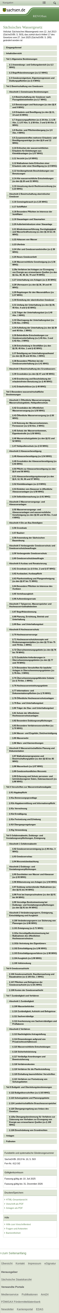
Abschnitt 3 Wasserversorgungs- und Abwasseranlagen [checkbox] (27, 503)
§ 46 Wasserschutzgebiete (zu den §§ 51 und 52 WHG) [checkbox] (33, 439)
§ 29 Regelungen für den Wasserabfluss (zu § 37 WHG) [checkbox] (33, 293)
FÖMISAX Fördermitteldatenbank (20, 1301)
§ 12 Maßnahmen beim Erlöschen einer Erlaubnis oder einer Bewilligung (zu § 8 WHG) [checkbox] (34, 164)
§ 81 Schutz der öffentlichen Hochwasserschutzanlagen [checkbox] (25, 714)
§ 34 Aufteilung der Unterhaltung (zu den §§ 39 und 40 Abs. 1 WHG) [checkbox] (34, 329)
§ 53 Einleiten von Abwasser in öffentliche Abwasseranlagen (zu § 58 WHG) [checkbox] (32, 490)
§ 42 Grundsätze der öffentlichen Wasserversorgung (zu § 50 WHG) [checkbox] (28, 409)
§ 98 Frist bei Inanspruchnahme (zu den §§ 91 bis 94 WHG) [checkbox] (34, 896)
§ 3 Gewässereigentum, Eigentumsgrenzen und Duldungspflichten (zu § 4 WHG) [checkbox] (31, 79)
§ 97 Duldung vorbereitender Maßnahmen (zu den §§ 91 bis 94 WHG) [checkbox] (34, 888)
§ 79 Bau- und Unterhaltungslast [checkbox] (27, 703)
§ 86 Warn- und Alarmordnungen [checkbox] (27, 743)
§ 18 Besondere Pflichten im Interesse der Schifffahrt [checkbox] (32, 213)
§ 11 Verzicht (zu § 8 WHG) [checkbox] (25, 158)
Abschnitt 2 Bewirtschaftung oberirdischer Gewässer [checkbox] (29, 195)
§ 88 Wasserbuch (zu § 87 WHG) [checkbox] (27, 766)
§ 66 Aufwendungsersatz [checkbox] (24, 599)
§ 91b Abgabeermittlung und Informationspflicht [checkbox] (32, 803)
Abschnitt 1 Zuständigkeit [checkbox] (21, 1001)
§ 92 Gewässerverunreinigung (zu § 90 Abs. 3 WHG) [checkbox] (33, 850)
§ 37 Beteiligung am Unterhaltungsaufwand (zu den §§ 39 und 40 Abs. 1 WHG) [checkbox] (33, 354)
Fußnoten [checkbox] (10, 1141)
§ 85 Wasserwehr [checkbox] (20, 738)
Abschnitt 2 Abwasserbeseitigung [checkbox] (25, 451)
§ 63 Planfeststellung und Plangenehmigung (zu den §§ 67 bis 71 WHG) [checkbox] (33, 579)
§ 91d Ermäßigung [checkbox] (18, 814)
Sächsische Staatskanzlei (16, 1279)
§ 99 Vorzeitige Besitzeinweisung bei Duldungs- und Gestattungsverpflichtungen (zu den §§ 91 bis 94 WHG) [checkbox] (33, 905)
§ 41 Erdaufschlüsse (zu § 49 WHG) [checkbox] (29, 386)
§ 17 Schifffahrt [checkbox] (19, 207)
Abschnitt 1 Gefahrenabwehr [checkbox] (23, 844)
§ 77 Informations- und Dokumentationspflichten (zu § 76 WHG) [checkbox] (31, 692)
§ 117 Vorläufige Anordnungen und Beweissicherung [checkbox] (28, 1058)
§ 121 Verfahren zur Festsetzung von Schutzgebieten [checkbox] (29, 1080)
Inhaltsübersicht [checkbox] (14, 53)
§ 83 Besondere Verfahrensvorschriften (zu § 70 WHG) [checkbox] (32, 727)
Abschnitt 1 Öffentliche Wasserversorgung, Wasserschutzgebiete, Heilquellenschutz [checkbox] (29, 401)
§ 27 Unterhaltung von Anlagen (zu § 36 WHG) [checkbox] (34, 280)
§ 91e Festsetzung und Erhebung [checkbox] (25, 819)
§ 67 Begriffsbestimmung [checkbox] (24, 612)
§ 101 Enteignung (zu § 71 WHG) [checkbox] (27, 928)
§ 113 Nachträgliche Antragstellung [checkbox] (29, 1034)
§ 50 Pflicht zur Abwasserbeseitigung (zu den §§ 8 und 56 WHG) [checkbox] (34, 470)
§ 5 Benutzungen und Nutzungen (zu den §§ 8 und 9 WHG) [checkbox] (34, 105)
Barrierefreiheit (13, 1233)
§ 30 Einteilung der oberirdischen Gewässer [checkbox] (33, 300)
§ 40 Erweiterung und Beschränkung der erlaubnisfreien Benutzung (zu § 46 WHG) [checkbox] (32, 380)
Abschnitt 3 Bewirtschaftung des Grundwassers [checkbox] (32, 369)
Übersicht (6, 1263)
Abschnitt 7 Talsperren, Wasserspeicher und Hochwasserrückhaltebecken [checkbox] (30, 605)
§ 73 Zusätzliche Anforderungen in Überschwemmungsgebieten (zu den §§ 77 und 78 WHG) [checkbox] (32, 660)
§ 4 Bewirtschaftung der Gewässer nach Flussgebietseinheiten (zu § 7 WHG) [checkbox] (31, 98)
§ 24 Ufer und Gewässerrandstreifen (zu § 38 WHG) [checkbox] (33, 250)
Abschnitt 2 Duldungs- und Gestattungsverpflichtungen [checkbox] (22, 868)
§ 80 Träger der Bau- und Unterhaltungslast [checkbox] (33, 708)
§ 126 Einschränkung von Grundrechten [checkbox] (28, 1130)
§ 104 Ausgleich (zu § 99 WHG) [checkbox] (27, 958)
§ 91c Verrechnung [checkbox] (18, 808)
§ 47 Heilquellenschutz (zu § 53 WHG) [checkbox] (30, 446)
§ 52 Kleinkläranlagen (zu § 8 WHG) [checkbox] (29, 484)
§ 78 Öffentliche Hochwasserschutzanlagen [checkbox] (33, 698)
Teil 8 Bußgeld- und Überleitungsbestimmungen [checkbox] (29, 1087)
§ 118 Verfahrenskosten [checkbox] (23, 1064)
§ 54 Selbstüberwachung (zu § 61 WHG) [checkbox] (31, 497)
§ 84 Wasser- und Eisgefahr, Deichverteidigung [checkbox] (34, 733)
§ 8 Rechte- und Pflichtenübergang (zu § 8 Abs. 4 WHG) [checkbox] (32, 131)
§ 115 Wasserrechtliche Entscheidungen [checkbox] (31, 1047)
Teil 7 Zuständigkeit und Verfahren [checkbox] (22, 996)
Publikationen (30, 1294)
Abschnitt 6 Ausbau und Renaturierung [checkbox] (28, 563)
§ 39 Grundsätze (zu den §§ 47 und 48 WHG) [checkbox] (33, 374)
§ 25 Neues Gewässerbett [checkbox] (24, 257)
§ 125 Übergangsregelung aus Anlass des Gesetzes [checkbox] (29, 1110)
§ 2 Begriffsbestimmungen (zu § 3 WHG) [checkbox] (28, 73)
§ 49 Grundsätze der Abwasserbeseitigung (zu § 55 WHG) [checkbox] (34, 462)
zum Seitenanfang (14, 1253)
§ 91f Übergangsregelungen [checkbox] (22, 824)
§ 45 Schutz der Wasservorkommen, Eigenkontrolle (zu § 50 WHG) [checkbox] (29, 432)
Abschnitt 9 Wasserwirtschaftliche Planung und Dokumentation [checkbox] (32, 749)
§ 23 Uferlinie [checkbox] (18, 244)
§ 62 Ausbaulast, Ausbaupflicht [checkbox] (27, 574)
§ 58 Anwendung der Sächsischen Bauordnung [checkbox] (28, 539)
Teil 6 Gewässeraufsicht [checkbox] (17, 968)
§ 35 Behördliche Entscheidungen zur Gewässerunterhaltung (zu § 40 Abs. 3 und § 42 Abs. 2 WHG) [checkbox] (32, 338)
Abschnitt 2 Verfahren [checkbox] (19, 1029)
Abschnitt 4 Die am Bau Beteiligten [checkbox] (26, 523)
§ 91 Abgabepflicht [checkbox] (18, 792)
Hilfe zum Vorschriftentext (18, 1224)
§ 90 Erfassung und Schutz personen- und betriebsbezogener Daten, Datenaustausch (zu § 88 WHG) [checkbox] (34, 779)
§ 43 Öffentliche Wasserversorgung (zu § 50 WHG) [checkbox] (33, 416)
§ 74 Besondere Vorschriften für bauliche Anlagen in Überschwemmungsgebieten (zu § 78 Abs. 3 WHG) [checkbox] (33, 670)
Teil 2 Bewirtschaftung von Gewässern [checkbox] (24, 86)
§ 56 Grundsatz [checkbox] (19, 528)
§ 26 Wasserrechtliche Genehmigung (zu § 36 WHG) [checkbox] (33, 263)
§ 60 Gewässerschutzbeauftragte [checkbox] (28, 558)
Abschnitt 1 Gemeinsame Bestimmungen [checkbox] (28, 92)
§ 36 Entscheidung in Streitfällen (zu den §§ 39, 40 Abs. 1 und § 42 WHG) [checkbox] (31, 347)
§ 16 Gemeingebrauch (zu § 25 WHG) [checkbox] (29, 202)
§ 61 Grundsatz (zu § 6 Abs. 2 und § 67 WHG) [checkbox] (33, 569)
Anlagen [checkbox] (10, 1136)
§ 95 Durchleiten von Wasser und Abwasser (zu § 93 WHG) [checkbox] (33, 875)
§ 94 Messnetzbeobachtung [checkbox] (25, 861)
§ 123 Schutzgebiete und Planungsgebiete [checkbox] (29, 1098)
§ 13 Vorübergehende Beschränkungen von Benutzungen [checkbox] (33, 172)
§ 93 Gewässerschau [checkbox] (22, 856)
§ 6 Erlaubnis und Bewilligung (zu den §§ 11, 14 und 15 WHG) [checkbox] (33, 113)
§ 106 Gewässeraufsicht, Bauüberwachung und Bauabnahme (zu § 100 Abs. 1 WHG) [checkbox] (31, 975)
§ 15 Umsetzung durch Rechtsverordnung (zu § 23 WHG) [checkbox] (34, 187)
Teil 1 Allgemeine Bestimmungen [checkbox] (21, 59)
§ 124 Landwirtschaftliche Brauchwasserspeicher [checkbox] (32, 1103)
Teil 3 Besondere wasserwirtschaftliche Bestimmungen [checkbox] (25, 393)
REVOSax (40, 16)
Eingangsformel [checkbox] (13, 47)
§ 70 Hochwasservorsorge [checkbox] (24, 635)
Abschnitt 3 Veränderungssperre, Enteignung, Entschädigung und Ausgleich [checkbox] (31, 914)
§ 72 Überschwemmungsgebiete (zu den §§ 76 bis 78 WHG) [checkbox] (34, 651)
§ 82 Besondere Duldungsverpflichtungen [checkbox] (32, 721)
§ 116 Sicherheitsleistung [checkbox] (24, 1052)
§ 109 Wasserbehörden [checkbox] (23, 1006)
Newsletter (7, 1309)
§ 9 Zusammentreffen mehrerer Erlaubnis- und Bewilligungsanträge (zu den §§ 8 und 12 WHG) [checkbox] (34, 140)
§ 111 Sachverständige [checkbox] (23, 1016)
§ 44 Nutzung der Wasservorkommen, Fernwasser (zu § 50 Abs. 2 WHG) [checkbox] (30, 424)
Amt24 (45, 1294)
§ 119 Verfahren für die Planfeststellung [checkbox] (31, 1069)
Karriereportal (25, 1309)
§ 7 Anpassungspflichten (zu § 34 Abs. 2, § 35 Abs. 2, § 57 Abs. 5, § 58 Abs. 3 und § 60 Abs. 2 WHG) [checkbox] (34, 122)
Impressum (34, 1263)
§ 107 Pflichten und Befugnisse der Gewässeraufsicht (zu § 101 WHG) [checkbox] (26, 983)
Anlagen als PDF (14, 1208)
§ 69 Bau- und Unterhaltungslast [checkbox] (27, 624)
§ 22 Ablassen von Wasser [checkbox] (24, 239)
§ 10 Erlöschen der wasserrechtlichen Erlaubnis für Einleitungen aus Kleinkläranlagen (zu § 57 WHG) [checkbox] (30, 151)
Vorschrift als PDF (15, 1204)
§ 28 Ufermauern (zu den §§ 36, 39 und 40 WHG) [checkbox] (32, 286)
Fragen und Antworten (17, 1228)
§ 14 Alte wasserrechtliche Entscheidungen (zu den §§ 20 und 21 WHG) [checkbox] (33, 179)
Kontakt (20, 1263)
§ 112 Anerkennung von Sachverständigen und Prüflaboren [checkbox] (34, 1022)
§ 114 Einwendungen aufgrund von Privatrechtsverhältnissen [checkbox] (29, 1040)
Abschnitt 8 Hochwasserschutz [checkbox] (24, 629)
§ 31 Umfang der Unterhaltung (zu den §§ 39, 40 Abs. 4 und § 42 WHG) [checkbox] (33, 306)
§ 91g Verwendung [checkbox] (18, 830)
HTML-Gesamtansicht (16, 1199)
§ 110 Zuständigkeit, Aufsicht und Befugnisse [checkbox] (33, 1011)
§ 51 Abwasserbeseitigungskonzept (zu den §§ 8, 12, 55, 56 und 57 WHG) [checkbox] (33, 477)
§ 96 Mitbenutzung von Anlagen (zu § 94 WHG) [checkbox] (34, 882)
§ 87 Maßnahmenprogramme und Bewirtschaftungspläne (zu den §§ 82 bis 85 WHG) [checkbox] (33, 759)
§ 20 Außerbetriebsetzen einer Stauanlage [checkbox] (32, 224)
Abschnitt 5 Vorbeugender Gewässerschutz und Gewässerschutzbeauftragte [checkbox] (32, 547)
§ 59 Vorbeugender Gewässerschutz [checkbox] (29, 553)
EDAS (39, 1309)
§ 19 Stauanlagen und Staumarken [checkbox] (28, 219)
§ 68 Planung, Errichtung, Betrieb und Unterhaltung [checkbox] (30, 618)
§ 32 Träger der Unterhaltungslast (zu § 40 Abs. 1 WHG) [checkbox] (32, 313)
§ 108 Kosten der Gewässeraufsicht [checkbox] (26, 990)
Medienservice (10, 1294)
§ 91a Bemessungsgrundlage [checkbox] (23, 798)
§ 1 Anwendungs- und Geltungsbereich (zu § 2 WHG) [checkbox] (31, 66)
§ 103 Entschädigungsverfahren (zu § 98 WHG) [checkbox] (34, 953)
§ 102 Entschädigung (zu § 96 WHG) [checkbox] (29, 948)
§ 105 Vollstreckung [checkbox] (21, 963)
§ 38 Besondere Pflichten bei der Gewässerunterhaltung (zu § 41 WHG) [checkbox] (30, 362)
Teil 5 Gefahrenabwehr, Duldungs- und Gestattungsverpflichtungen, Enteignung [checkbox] (25, 836)
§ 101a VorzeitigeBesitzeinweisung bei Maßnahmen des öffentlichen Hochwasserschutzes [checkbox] (30, 936)
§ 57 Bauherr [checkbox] (18, 533)
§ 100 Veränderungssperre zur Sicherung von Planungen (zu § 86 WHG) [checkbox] (34, 922)
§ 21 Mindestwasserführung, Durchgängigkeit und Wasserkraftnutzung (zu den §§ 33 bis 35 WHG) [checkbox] (34, 232)
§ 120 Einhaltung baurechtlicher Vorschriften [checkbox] (33, 1074)
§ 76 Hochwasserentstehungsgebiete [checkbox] (30, 686)
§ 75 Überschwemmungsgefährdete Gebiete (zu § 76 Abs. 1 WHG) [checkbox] (33, 679)
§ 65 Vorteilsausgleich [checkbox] (22, 594)
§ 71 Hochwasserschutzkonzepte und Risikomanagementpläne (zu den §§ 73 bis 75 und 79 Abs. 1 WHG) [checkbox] (33, 642)
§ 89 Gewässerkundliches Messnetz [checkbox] (29, 771)
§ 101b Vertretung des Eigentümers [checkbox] (29, 943)
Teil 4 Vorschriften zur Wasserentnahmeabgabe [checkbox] (28, 787)
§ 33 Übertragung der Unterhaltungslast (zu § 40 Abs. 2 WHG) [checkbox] (33, 321)
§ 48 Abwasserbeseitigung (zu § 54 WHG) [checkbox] (32, 456)
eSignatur (50, 1263)
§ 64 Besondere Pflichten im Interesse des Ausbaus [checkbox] (32, 587)
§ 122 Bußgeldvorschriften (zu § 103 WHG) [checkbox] (29, 1093)
